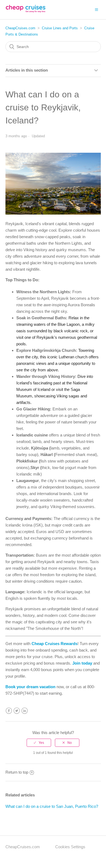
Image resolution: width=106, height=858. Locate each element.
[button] (96, 9)
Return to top (16, 772)
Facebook (8, 710)
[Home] (25, 12)
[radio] (39, 743)
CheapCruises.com (20, 28)
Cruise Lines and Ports (60, 28)
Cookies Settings (70, 846)
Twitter (16, 710)
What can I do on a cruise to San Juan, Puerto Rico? (51, 806)
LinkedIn (24, 710)
